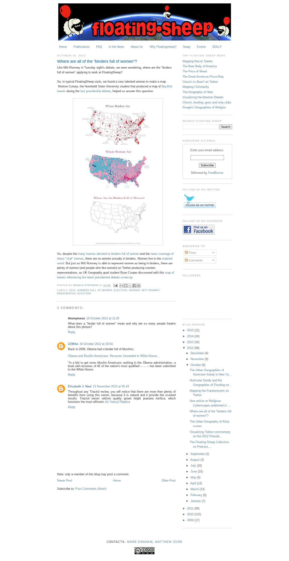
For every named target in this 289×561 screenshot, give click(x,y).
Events (201, 46)
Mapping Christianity (195, 86)
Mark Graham (140, 542)
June (194, 471)
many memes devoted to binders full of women (108, 253)
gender (134, 290)
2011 (190, 508)
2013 (190, 342)
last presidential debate (95, 91)
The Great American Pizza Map (203, 76)
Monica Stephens (86, 285)
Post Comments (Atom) (90, 488)
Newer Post (64, 480)
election (120, 290)
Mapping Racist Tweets (197, 61)
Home (63, 46)
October (196, 365)
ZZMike (73, 344)
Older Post (169, 480)
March (195, 489)
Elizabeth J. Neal (79, 386)
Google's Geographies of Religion (204, 107)
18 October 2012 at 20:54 (96, 344)
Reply (71, 332)
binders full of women (94, 290)
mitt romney (151, 290)
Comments (195, 260)
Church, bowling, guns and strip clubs (206, 102)
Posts (192, 252)
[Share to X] (130, 285)
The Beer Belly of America (199, 66)
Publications (82, 46)
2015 (190, 330)
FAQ (99, 46)
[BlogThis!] (126, 285)
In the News (116, 46)
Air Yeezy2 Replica (117, 401)
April (193, 483)
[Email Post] (115, 285)
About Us (137, 46)
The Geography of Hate (197, 92)
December (198, 353)
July (194, 465)
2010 (190, 514)
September (198, 454)
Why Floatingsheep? (163, 46)
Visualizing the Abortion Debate (202, 97)
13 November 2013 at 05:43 (111, 386)
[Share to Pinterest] (138, 285)
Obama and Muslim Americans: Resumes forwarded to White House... (114, 356)
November (198, 359)
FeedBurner (215, 172)
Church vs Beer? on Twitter (200, 82)
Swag (186, 46)
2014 (190, 336)
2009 (190, 520)
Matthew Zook (169, 542)
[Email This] (121, 285)
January (196, 501)
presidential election (74, 293)
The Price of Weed (194, 71)
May (194, 477)
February (197, 495)
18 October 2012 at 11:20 (102, 318)
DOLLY (217, 46)
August (195, 459)
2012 (72, 290)
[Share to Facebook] (134, 285)
